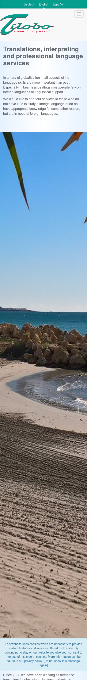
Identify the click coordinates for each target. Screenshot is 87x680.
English (44, 4)
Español (58, 4)
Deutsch (29, 4)
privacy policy (33, 661)
